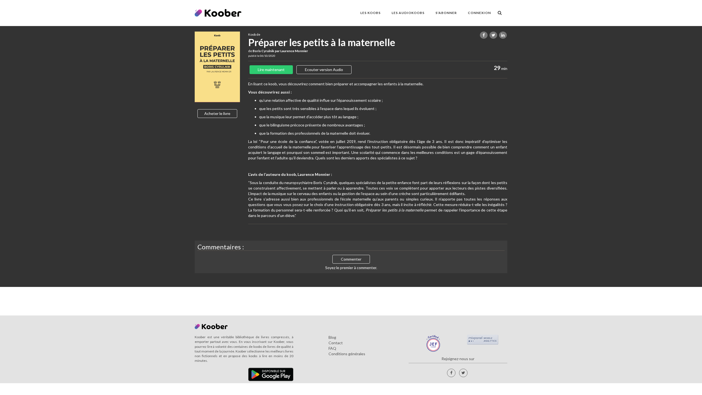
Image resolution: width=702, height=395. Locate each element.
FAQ (332, 348)
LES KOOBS (370, 13)
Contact (336, 342)
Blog (332, 337)
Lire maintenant (271, 69)
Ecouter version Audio (324, 69)
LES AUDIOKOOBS (408, 13)
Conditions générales (347, 353)
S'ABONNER (446, 13)
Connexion (479, 13)
